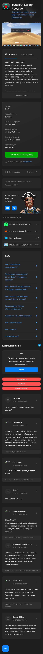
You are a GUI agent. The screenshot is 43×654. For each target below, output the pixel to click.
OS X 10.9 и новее (12, 140)
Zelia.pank (17, 462)
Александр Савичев (22, 544)
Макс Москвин (19, 511)
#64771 (24, 584)
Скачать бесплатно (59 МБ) (21, 155)
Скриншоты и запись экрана (24, 12)
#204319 (24, 426)
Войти (21, 369)
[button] (4, 34)
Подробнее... (28, 161)
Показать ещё (21, 95)
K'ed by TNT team (12, 132)
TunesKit (8, 117)
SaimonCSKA (18, 617)
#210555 (24, 401)
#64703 (24, 620)
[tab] (11, 54)
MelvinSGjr (17, 423)
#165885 (24, 547)
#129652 (24, 465)
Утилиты (30, 15)
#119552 (24, 493)
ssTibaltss (17, 581)
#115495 (24, 514)
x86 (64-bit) (10, 147)
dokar (15, 490)
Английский (10, 124)
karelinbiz (17, 398)
